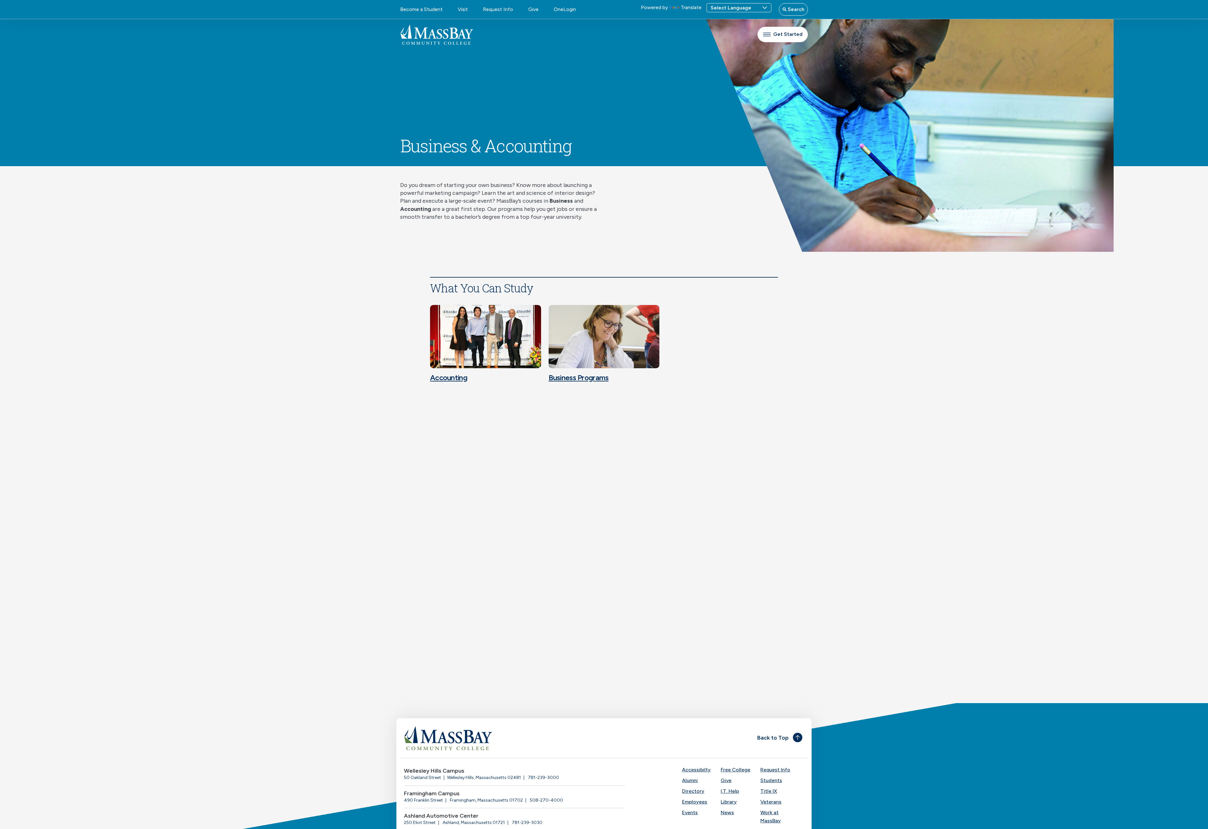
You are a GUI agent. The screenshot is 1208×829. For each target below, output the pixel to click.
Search (795, 9)
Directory (693, 791)
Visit (463, 9)
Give (533, 9)
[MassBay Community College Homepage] (436, 34)
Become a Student (421, 9)
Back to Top (773, 737)
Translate (691, 7)
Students (771, 780)
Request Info (498, 9)
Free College (735, 770)
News (727, 812)
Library (729, 802)
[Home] (502, 738)
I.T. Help (730, 791)
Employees (694, 802)
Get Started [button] (788, 34)
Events (690, 812)
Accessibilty (696, 770)
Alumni (690, 780)
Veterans (770, 802)
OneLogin (565, 9)
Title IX (768, 791)
